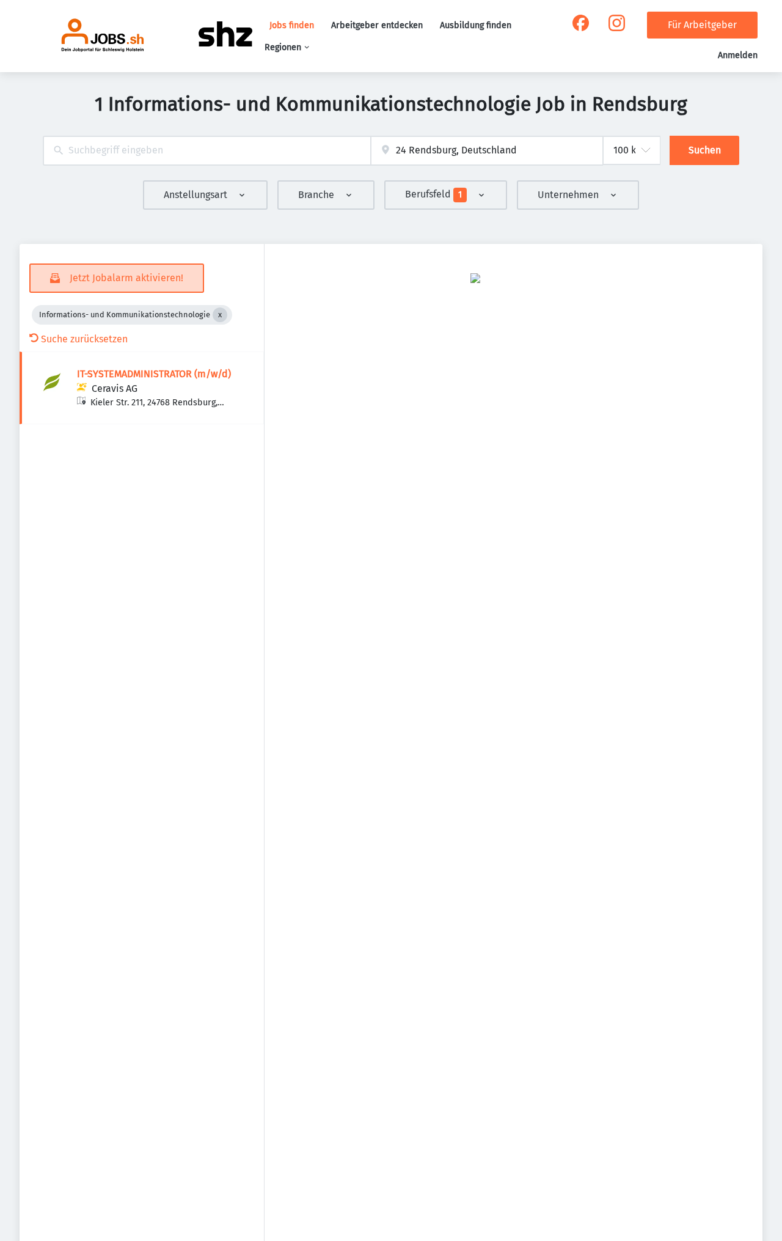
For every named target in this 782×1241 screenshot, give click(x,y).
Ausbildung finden (475, 25)
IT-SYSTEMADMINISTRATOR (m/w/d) (154, 374)
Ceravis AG (114, 388)
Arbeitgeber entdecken (377, 25)
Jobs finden (291, 25)
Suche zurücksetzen (84, 339)
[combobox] (207, 151)
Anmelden (738, 55)
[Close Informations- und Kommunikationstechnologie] (220, 314)
